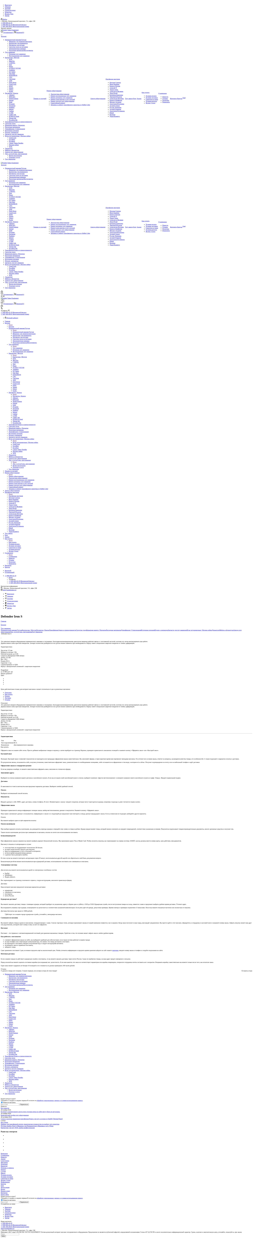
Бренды (3, 1184)
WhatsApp (8, 12)
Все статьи (4, 1122)
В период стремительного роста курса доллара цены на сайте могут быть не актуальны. (30, 1112)
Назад (11, 325)
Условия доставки (7, 1177)
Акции (3, 1159)
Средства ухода (81, 630)
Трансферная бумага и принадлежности (62, 630)
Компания (4, 1153)
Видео (3, 1189)
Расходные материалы (113, 630)
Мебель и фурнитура (226, 630)
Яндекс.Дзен (9, 14)
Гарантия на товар (7, 1178)
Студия (3, 1171)
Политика (4, 1164)
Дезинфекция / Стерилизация (131, 630)
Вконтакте (8, 5)
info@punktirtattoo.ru (9, 590)
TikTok (7, 16)
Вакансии (4, 1166)
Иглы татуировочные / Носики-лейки (25, 442)
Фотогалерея (5, 1187)
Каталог (11, 326)
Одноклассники (10, 10)
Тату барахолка (37, 632)
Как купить (12, 542)
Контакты (4, 1193)
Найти (3, 1236)
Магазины (4, 1162)
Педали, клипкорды (161, 630)
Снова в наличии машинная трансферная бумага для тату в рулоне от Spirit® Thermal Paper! (32, 1119)
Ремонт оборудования (16, 476)
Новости (4, 1157)
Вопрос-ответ (5, 1191)
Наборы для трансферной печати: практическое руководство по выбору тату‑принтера (30, 1124)
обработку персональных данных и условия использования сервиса (60, 1100)
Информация (5, 1182)
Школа (3, 1173)
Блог (2, 1186)
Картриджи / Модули (20, 357)
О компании (13, 556)
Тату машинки (18, 348)
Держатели (215, 630)
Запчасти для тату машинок (177, 630)
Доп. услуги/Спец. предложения (24, 464)
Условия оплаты (6, 1175)
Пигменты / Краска (19, 396)
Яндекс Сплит (5, 1180)
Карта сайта (5, 1194)
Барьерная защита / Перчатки (96, 630)
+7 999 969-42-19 (6, 23)
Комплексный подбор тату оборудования (15, 1115)
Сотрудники (5, 1161)
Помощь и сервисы (7, 1168)
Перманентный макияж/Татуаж (23, 332)
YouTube (7, 8)
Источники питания (148, 630)
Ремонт (3, 1169)
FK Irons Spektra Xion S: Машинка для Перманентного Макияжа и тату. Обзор (27, 1126)
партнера (115, 950)
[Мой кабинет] (2, 292)
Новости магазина (9, 1102)
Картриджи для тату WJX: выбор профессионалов (18, 1128)
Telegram (8, 7)
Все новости (5, 1108)
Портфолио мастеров (16, 496)
